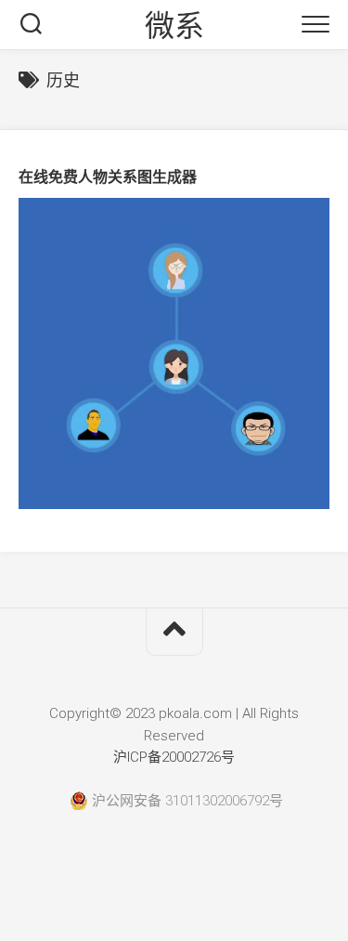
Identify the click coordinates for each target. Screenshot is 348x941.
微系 (174, 26)
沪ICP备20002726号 (174, 757)
